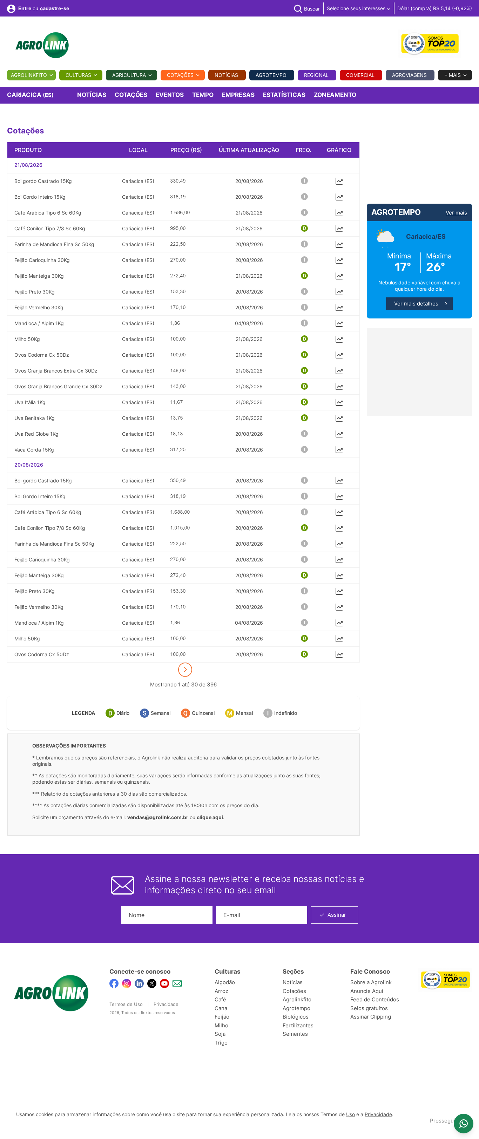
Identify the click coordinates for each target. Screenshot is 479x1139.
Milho (221, 1025)
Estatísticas (284, 94)
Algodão (225, 982)
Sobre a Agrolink (371, 982)
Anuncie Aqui (366, 991)
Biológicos (296, 1016)
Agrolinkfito (29, 75)
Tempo (203, 94)
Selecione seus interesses (357, 8)
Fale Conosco (370, 971)
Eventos (170, 94)
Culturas (78, 75)
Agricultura (129, 75)
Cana (221, 1008)
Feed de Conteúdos (374, 999)
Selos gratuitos (369, 1008)
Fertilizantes (298, 1025)
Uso (350, 1114)
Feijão (222, 1016)
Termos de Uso (126, 1004)
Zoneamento (335, 94)
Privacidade (166, 1004)
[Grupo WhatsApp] (463, 1123)
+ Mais (452, 75)
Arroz (221, 991)
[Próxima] (185, 670)
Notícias (226, 75)
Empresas (238, 94)
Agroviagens (409, 75)
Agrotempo (271, 75)
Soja (220, 1034)
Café (220, 999)
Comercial (360, 75)
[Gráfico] (339, 180)
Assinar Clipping (370, 1016)
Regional (316, 75)
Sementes (295, 1034)
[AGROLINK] (42, 45)
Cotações (180, 75)
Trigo (221, 1042)
